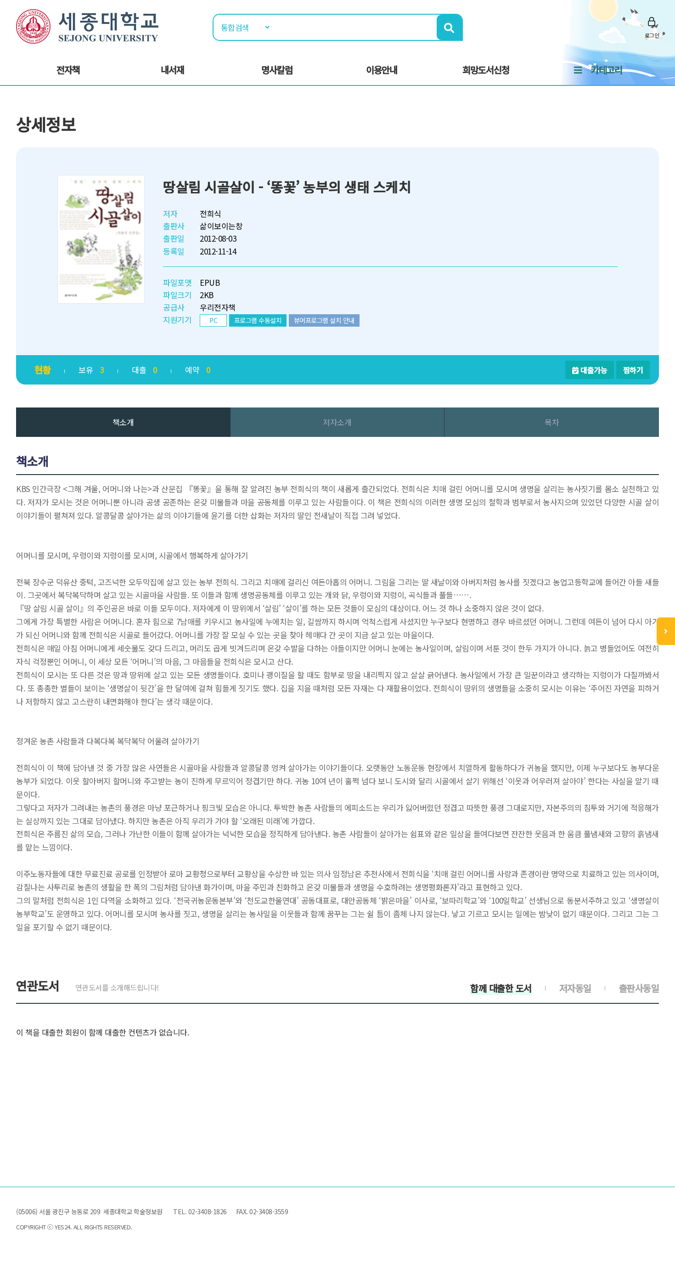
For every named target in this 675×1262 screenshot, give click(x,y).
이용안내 (381, 69)
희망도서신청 (485, 69)
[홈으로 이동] (87, 25)
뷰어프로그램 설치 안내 (324, 320)
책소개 (123, 422)
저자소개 (337, 422)
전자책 (68, 69)
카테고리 (606, 69)
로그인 (652, 35)
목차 (552, 422)
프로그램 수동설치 (258, 320)
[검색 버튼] (449, 27)
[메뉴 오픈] (666, 631)
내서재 (172, 69)
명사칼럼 (276, 69)
